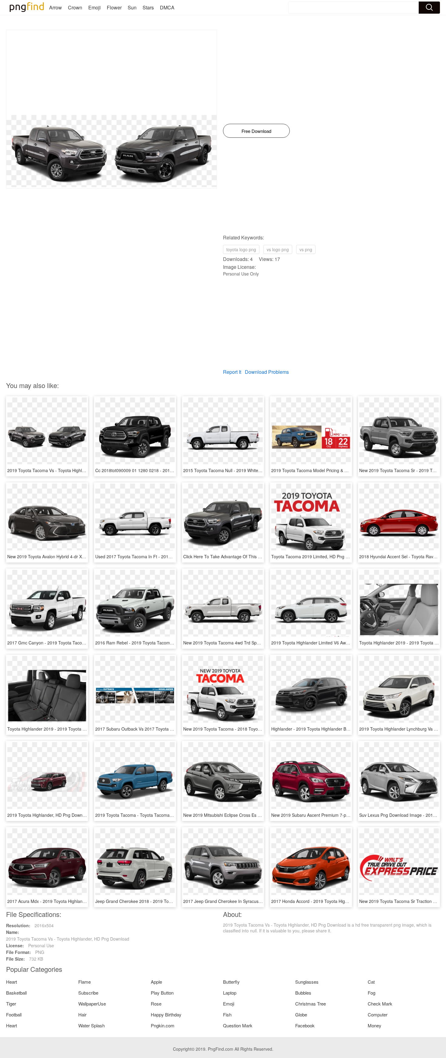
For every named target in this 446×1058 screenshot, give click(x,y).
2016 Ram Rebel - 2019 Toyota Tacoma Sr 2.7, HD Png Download (159, 643)
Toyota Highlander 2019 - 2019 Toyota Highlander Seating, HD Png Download (82, 729)
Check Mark (380, 1003)
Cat (371, 982)
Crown (75, 7)
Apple (156, 982)
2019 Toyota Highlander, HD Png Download (49, 815)
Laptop (229, 992)
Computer (377, 1014)
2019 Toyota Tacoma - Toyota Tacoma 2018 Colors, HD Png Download (163, 815)
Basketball (16, 992)
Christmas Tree (310, 1003)
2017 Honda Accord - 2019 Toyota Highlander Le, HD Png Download (337, 901)
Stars (148, 7)
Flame (84, 982)
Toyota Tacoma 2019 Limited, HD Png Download (318, 556)
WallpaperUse (92, 1003)
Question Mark (237, 1025)
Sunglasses (307, 982)
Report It (232, 371)
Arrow (55, 7)
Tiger (11, 1003)
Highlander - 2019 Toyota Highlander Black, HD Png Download (331, 729)
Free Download (256, 131)
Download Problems (267, 371)
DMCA (167, 7)
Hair (82, 1014)
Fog (371, 992)
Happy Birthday (166, 1014)
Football (14, 1014)
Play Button (162, 992)
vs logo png (278, 249)
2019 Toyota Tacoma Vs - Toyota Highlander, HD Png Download (68, 470)
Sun (132, 7)
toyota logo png (241, 249)
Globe (301, 1014)
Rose (156, 1003)
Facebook (305, 1025)
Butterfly (231, 982)
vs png (305, 249)
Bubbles (303, 992)
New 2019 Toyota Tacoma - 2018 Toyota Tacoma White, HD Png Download (255, 729)
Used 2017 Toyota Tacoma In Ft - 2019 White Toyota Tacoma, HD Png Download (173, 556)
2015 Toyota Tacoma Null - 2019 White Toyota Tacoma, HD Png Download (255, 470)
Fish (227, 1014)
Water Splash (91, 1025)
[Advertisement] (111, 72)
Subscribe (88, 992)
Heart (11, 982)
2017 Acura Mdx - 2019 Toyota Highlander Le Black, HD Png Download (75, 901)
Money (374, 1025)
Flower (114, 7)
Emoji (94, 7)
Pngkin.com (162, 1025)
